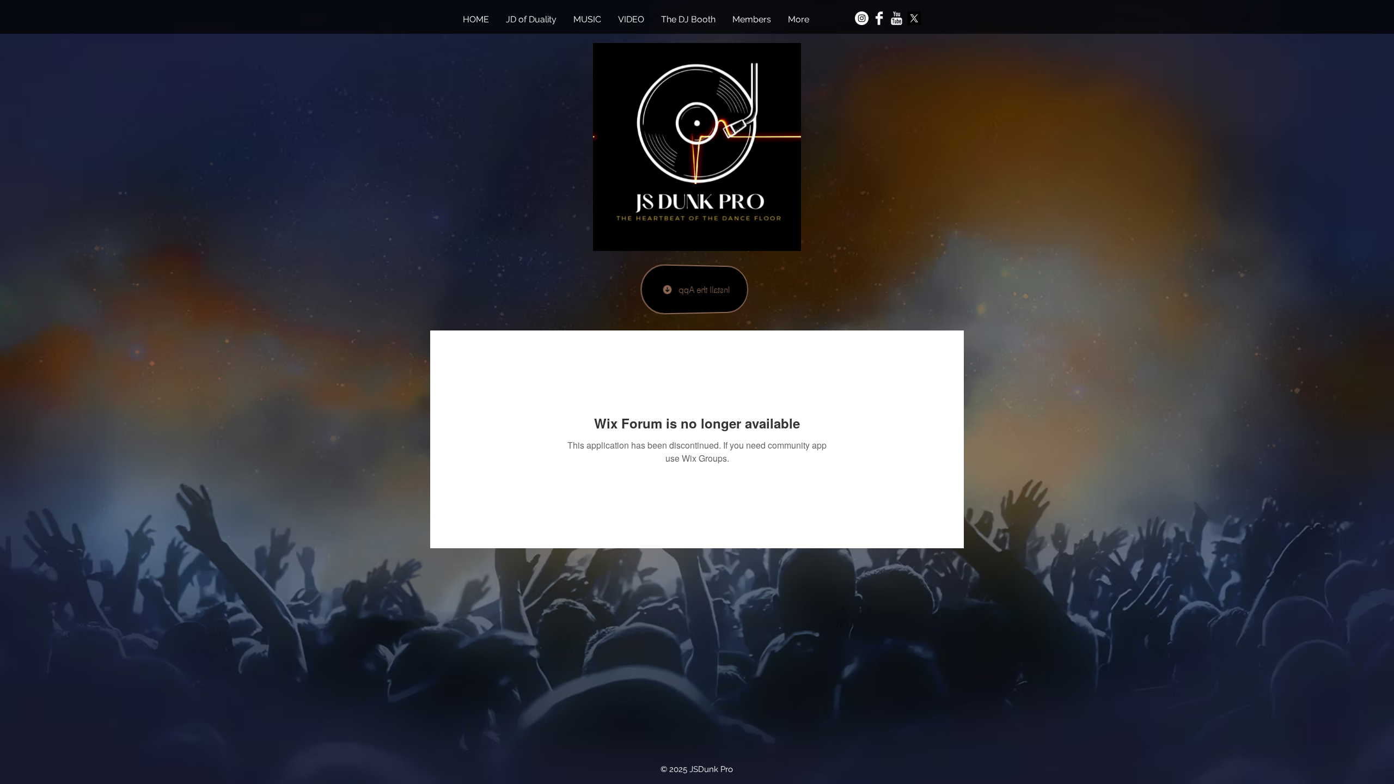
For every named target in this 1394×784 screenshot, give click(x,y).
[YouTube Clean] (896, 18)
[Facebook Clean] (879, 18)
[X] (914, 18)
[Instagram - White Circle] (862, 18)
